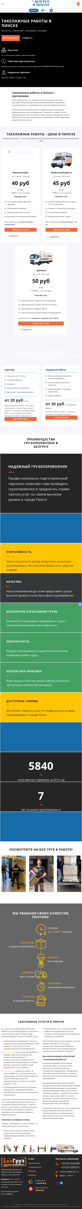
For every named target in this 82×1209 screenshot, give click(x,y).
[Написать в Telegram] (46, 10)
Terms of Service (71, 1206)
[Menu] (3, 4)
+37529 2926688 (70, 1163)
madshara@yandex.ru (69, 1171)
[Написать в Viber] (57, 1183)
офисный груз (9, 1071)
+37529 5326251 (70, 1167)
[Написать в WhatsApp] (42, 10)
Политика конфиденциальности (12, 1206)
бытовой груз (9, 1052)
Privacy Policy (59, 1206)
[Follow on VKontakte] (51, 10)
